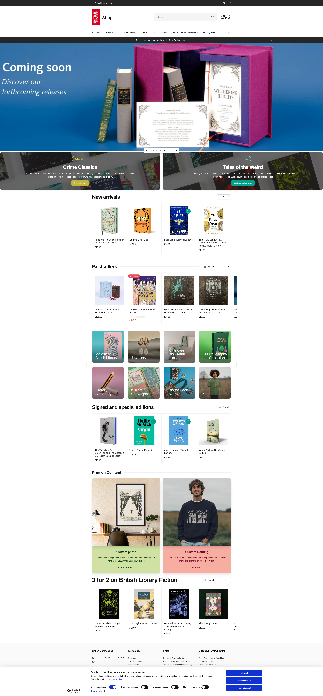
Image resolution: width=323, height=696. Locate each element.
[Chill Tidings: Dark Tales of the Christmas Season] (214, 300)
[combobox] (185, 17)
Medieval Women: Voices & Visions (143, 311)
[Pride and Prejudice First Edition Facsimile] (109, 300)
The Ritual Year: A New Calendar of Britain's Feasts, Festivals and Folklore (213, 243)
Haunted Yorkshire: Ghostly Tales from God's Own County (177, 626)
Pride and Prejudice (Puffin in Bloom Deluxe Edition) (109, 241)
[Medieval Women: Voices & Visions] (144, 300)
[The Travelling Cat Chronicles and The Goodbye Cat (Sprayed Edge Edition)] (109, 441)
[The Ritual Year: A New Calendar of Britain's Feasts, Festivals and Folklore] (214, 230)
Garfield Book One (138, 240)
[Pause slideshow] (176, 150)
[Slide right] (271, 40)
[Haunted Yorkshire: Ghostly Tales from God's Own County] (179, 614)
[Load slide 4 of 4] (164, 150)
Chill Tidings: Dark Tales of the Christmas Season (212, 311)
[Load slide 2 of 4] (157, 150)
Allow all (244, 673)
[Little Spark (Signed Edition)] (179, 230)
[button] (226, 17)
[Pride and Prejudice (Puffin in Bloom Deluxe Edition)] (109, 230)
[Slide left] (51, 40)
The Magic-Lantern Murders (143, 623)
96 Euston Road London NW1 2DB (110, 658)
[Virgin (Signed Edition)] (144, 441)
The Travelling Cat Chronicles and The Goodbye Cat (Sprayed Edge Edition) (109, 453)
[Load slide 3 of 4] (161, 150)
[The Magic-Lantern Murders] (144, 614)
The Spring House (208, 623)
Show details (96, 691)
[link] (102, 3)
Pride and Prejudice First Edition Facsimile (107, 311)
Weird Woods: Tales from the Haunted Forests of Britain (178, 311)
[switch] (144, 687)
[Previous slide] (147, 150)
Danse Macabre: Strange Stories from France (107, 625)
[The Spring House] (214, 614)
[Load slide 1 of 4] (153, 150)
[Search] (212, 17)
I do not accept (244, 688)
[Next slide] (170, 150)
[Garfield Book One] (144, 230)
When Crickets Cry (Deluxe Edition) (212, 451)
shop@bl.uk (100, 662)
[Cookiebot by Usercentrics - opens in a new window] (74, 691)
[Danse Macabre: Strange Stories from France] (109, 614)
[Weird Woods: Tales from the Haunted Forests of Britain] (179, 300)
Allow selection (244, 680)
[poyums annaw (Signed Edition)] (179, 441)
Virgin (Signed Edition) (140, 450)
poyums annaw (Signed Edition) (176, 451)
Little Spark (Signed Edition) (178, 240)
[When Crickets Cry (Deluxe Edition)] (214, 441)
